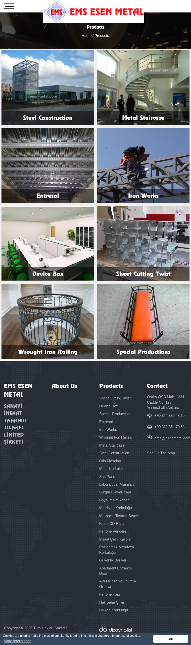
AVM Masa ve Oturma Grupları (117, 583)
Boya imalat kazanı (114, 500)
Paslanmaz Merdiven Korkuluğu (116, 549)
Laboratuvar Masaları (116, 484)
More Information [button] (17, 641)
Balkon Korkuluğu (113, 610)
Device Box (108, 406)
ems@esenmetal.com (170, 438)
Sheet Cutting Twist (115, 398)
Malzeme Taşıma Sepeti (119, 516)
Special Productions (115, 414)
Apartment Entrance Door (115, 570)
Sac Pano (107, 476)
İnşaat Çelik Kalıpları (116, 539)
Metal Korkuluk (111, 468)
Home (87, 35)
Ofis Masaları (110, 461)
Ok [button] (171, 638)
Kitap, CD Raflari (112, 523)
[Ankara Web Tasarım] (143, 629)
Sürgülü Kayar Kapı (115, 492)
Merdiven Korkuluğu (115, 508)
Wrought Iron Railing (115, 437)
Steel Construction (114, 453)
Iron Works (108, 429)
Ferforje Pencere (112, 531)
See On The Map (161, 453)
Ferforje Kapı (109, 594)
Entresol (106, 422)
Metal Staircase (112, 445)
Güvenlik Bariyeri (113, 560)
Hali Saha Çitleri (112, 602)
